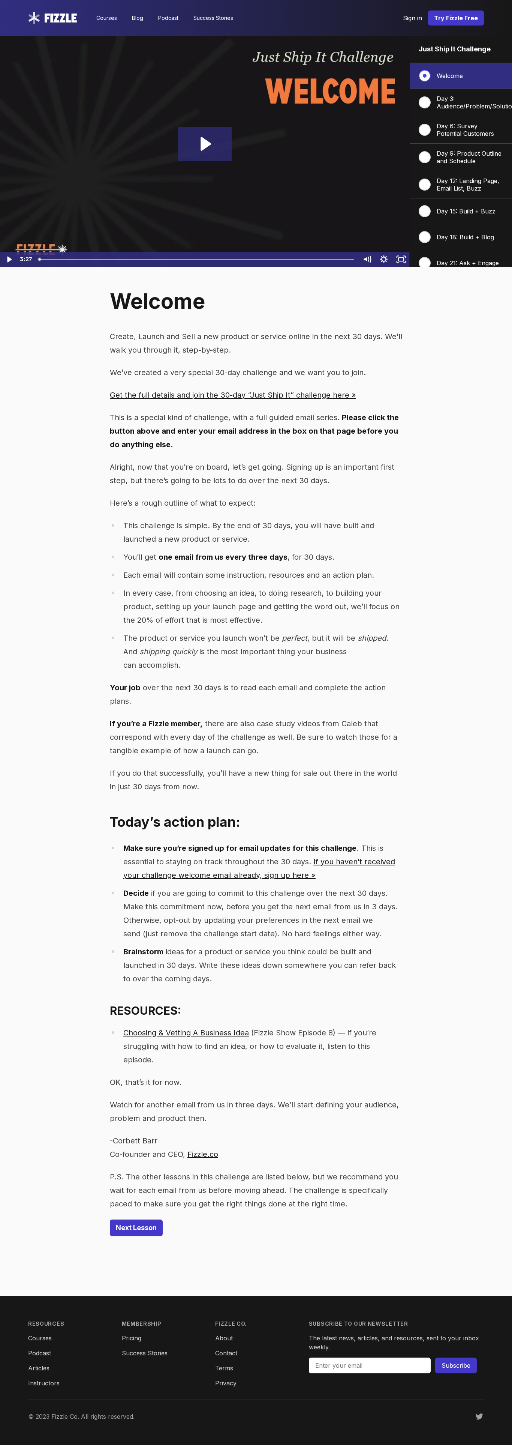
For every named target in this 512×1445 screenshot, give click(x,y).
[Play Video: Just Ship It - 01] (204, 144)
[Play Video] (8, 259)
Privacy (226, 1383)
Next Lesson (136, 1228)
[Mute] (367, 259)
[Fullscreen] (401, 259)
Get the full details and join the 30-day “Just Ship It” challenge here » (233, 395)
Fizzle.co (202, 1154)
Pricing (131, 1338)
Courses (106, 18)
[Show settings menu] (384, 259)
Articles (38, 1368)
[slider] (196, 259)
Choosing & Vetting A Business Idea (186, 1032)
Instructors (44, 1383)
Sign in (412, 18)
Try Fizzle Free (456, 18)
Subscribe (456, 1365)
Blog (137, 18)
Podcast (168, 18)
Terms (224, 1368)
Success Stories (213, 18)
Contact (226, 1353)
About (224, 1338)
